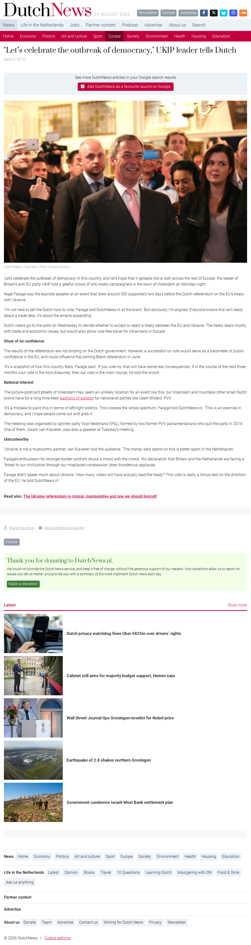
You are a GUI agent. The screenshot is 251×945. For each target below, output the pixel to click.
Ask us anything (20, 882)
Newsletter (148, 12)
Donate (169, 12)
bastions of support (77, 398)
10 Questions (128, 872)
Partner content (101, 24)
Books (89, 872)
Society (133, 36)
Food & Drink (228, 872)
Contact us (88, 922)
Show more (237, 605)
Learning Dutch (159, 872)
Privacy (155, 922)
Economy (28, 36)
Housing (199, 36)
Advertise (188, 12)
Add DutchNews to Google (64, 528)
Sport (97, 36)
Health (179, 36)
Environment (157, 36)
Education (221, 36)
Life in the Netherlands (42, 24)
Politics (48, 36)
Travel (105, 872)
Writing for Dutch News (123, 922)
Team (46, 922)
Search (199, 24)
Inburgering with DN (194, 872)
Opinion (71, 872)
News (8, 24)
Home (8, 36)
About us (177, 24)
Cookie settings (57, 938)
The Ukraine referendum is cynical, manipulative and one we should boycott (90, 496)
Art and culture (74, 36)
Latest (10, 605)
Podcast (130, 24)
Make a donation (23, 583)
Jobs (74, 24)
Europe (115, 36)
